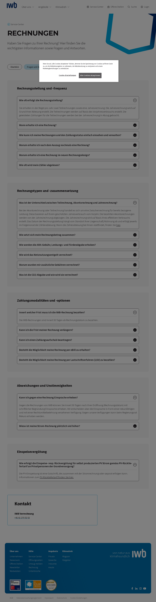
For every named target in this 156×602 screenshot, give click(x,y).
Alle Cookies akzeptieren (90, 75)
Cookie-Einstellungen (67, 75)
